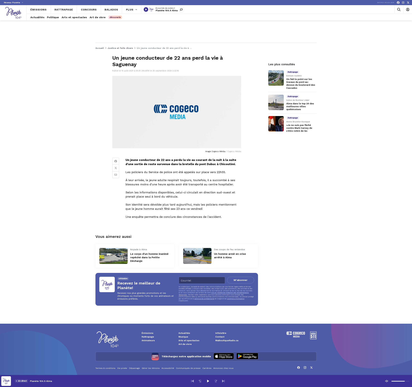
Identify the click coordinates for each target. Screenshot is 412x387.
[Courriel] (115, 174)
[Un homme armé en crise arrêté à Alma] (197, 256)
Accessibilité (168, 368)
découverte (115, 17)
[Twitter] (115, 168)
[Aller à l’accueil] (13, 13)
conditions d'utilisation (235, 299)
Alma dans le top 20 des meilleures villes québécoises (300, 106)
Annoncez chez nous (223, 368)
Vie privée (122, 368)
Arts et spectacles (188, 340)
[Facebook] (398, 2)
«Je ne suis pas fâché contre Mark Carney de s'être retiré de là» (299, 128)
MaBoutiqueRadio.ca (226, 340)
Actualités (184, 333)
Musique (183, 336)
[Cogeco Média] (295, 336)
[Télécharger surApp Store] (224, 356)
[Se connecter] (407, 9)
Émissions (147, 333)
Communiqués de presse (188, 368)
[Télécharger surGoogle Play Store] (247, 356)
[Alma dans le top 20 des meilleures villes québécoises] (276, 102)
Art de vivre (185, 344)
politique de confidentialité (204, 299)
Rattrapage (148, 336)
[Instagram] (403, 2)
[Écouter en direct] (146, 9)
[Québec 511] (313, 338)
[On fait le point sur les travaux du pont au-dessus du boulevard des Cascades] (276, 78)
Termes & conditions (105, 368)
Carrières (206, 368)
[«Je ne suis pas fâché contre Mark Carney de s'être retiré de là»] (276, 123)
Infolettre (220, 333)
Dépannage (134, 368)
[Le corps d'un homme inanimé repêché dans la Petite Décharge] (113, 256)
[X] (408, 2)
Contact (219, 336)
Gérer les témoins (151, 368)
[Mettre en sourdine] (386, 381)
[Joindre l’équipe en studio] (181, 9)
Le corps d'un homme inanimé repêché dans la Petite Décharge (149, 257)
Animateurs (148, 340)
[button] (192, 381)
